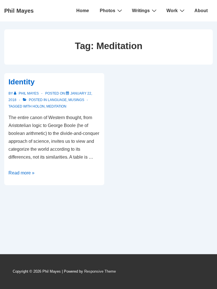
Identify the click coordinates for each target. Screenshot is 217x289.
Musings (76, 100)
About (201, 10)
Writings (141, 10)
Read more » (21, 172)
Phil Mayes (19, 11)
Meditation (56, 106)
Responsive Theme (100, 271)
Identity (21, 82)
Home (82, 10)
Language (57, 100)
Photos (107, 10)
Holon (38, 106)
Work (172, 10)
